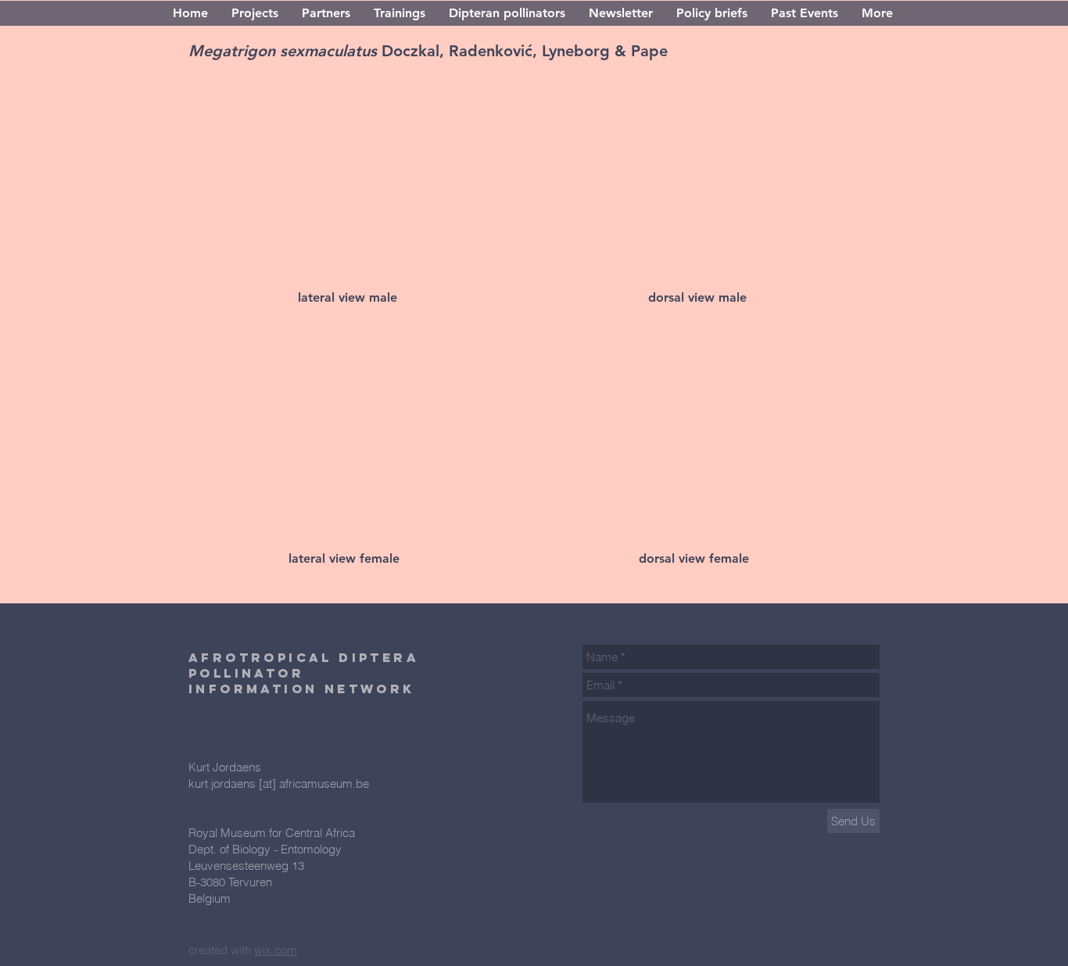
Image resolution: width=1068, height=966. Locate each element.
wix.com (275, 950)
